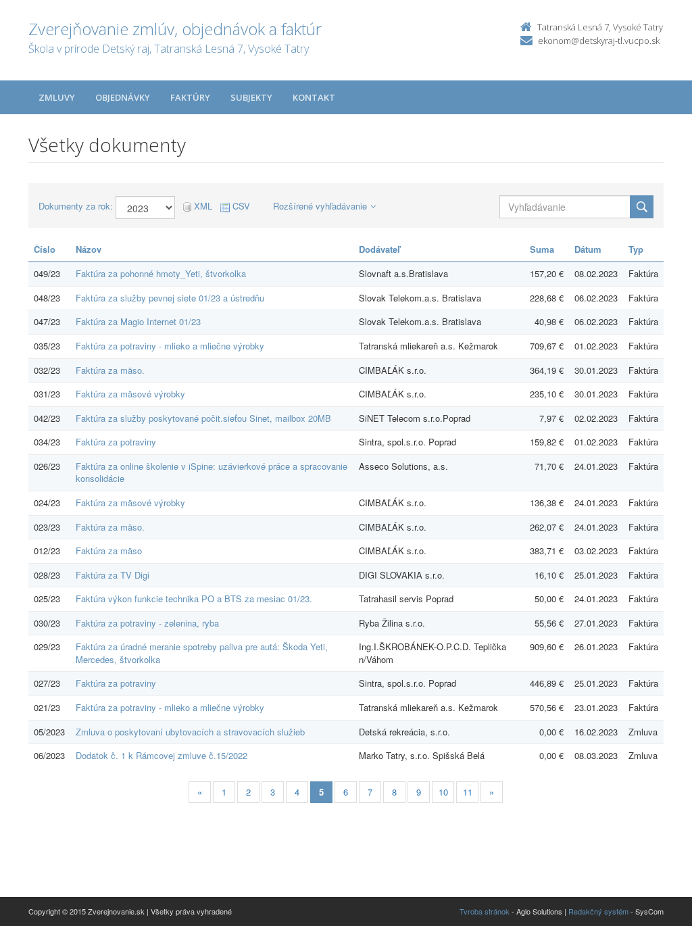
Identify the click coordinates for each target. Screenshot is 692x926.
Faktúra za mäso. (110, 370)
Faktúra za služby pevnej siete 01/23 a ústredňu (170, 297)
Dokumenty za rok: (76, 206)
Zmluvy (57, 97)
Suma (542, 249)
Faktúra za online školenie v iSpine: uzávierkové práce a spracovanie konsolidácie (211, 472)
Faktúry (190, 97)
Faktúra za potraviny (116, 441)
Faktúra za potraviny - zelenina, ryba (147, 622)
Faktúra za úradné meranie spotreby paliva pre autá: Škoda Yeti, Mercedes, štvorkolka (202, 653)
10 (443, 791)
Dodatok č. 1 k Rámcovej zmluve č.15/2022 (161, 755)
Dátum (587, 249)
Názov (88, 249)
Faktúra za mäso (109, 550)
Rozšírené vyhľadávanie (320, 205)
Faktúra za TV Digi (112, 574)
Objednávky (122, 97)
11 (467, 791)
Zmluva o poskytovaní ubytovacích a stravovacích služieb (190, 731)
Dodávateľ (379, 249)
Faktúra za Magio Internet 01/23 (138, 321)
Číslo (44, 249)
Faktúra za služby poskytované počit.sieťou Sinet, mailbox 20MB (203, 418)
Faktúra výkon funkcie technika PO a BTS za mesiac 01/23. (194, 598)
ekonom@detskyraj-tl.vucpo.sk (599, 40)
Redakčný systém (598, 911)
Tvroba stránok (485, 911)
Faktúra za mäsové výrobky (130, 393)
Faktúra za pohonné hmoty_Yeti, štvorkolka (161, 273)
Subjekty (251, 97)
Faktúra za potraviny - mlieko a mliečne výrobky (170, 345)
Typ (635, 249)
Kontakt (314, 97)
